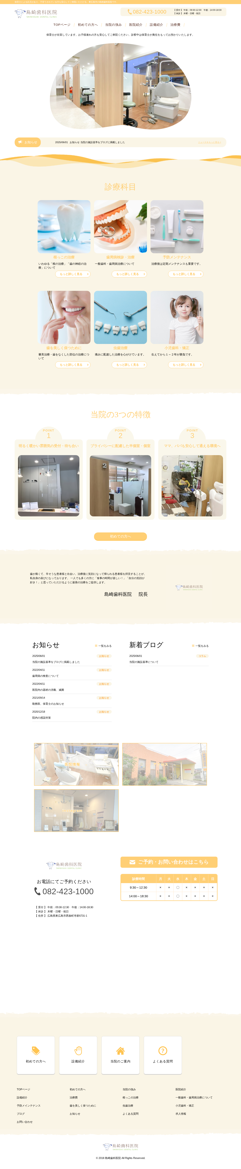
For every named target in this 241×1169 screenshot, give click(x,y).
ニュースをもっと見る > (209, 142)
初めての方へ (88, 24)
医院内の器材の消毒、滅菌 (48, 689)
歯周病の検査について (45, 675)
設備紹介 (156, 24)
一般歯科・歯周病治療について (194, 1097)
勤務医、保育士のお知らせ (48, 703)
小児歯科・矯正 (185, 1105)
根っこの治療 (130, 1097)
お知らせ (75, 1113)
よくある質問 (130, 1113)
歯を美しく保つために (83, 1105)
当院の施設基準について (143, 661)
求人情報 (181, 1113)
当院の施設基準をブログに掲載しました (102, 142)
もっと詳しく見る (71, 273)
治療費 (175, 24)
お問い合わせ (25, 1121)
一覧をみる (105, 645)
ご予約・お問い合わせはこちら (173, 862)
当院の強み (113, 24)
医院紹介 (136, 24)
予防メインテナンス (29, 1105)
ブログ (21, 1113)
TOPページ (62, 24)
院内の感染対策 (41, 717)
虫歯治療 (128, 1105)
